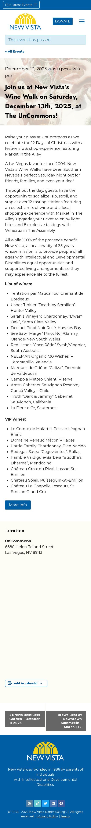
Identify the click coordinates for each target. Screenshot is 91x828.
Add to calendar (26, 683)
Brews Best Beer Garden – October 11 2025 (24, 719)
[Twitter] (45, 803)
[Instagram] (29, 803)
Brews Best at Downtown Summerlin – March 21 (70, 721)
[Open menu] (82, 21)
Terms (65, 816)
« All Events (14, 51)
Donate (62, 21)
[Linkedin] (53, 803)
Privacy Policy (47, 816)
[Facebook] (61, 803)
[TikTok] (37, 803)
